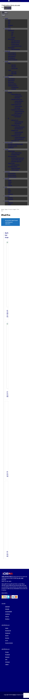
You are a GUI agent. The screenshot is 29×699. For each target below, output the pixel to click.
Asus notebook (12, 54)
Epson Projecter (12, 177)
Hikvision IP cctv (15, 125)
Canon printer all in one (17, 160)
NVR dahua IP (18, 123)
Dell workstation (15, 49)
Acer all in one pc (15, 41)
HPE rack (13, 67)
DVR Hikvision (18, 103)
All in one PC (11, 39)
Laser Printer (11, 163)
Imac (9, 27)
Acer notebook (12, 53)
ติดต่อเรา (7, 619)
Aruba (9, 180)
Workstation (11, 48)
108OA (14, 694)
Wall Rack (10, 75)
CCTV (6, 91)
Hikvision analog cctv (16, 99)
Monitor (7, 77)
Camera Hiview (18, 106)
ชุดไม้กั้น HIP (11, 148)
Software (7, 196)
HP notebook (11, 58)
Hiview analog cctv (16, 104)
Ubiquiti (10, 185)
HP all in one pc (15, 44)
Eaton (9, 191)
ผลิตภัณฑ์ (7, 606)
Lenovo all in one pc (16, 46)
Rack (9, 63)
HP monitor (11, 82)
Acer (12, 32)
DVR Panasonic (18, 113)
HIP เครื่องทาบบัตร (12, 146)
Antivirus (10, 197)
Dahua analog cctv (16, 94)
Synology (10, 203)
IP (8, 118)
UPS (6, 187)
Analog (10, 92)
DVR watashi (18, 116)
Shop (6, 209)
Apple (6, 18)
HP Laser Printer (15, 165)
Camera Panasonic (19, 111)
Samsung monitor (12, 85)
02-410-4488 (20, 578)
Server (6, 61)
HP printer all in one (16, 161)
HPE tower (14, 73)
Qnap (9, 204)
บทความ (7, 616)
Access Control (9, 643)
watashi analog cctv (16, 115)
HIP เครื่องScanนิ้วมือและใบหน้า (15, 144)
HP (12, 36)
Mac (9, 23)
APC (9, 189)
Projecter (7, 172)
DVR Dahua (17, 98)
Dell (12, 34)
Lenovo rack (14, 68)
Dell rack (13, 65)
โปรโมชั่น (7, 609)
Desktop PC (8, 29)
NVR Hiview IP (18, 134)
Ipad (9, 22)
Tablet (6, 664)
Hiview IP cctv (14, 130)
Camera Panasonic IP (20, 137)
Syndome (10, 194)
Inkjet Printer (11, 151)
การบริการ (7, 614)
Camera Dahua (18, 96)
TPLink (10, 182)
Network (7, 179)
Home (2, 209)
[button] (3, 8)
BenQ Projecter (12, 175)
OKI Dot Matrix (15, 170)
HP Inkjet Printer (15, 154)
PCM (9, 192)
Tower (9, 70)
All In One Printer (12, 156)
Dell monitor (11, 80)
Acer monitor (11, 79)
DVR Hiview (17, 108)
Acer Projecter (12, 173)
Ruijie (9, 184)
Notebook (7, 51)
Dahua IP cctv (14, 120)
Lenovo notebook (12, 60)
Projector (7, 654)
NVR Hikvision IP (19, 129)
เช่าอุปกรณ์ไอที (8, 611)
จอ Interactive (14, 87)
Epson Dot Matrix (15, 168)
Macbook (10, 25)
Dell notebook (12, 56)
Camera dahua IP (19, 122)
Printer (6, 149)
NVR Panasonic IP (19, 139)
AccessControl (8, 142)
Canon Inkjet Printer (16, 153)
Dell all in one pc (15, 42)
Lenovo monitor (12, 84)
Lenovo (13, 37)
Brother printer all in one (17, 158)
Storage (7, 201)
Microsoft (10, 199)
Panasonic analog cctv (17, 110)
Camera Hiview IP (19, 132)
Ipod (9, 20)
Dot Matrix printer (12, 166)
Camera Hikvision (19, 101)
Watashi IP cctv (15, 141)
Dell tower (13, 72)
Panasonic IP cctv (15, 135)
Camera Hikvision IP (20, 127)
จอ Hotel (13, 89)
